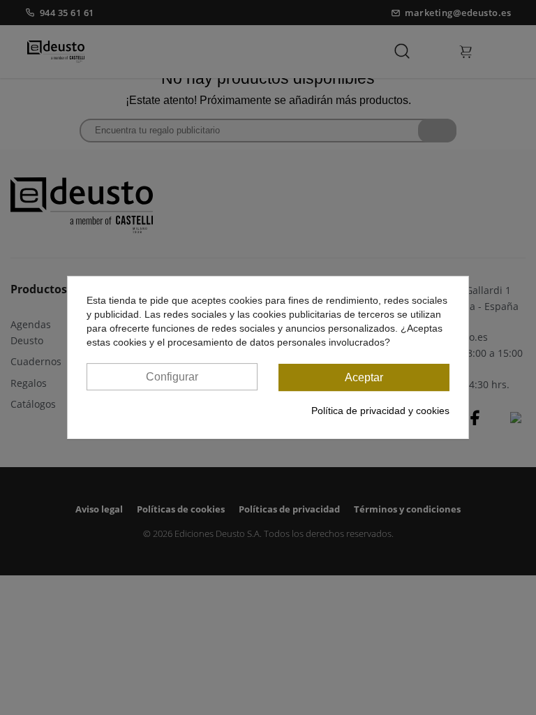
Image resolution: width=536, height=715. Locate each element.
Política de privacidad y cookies (380, 410)
